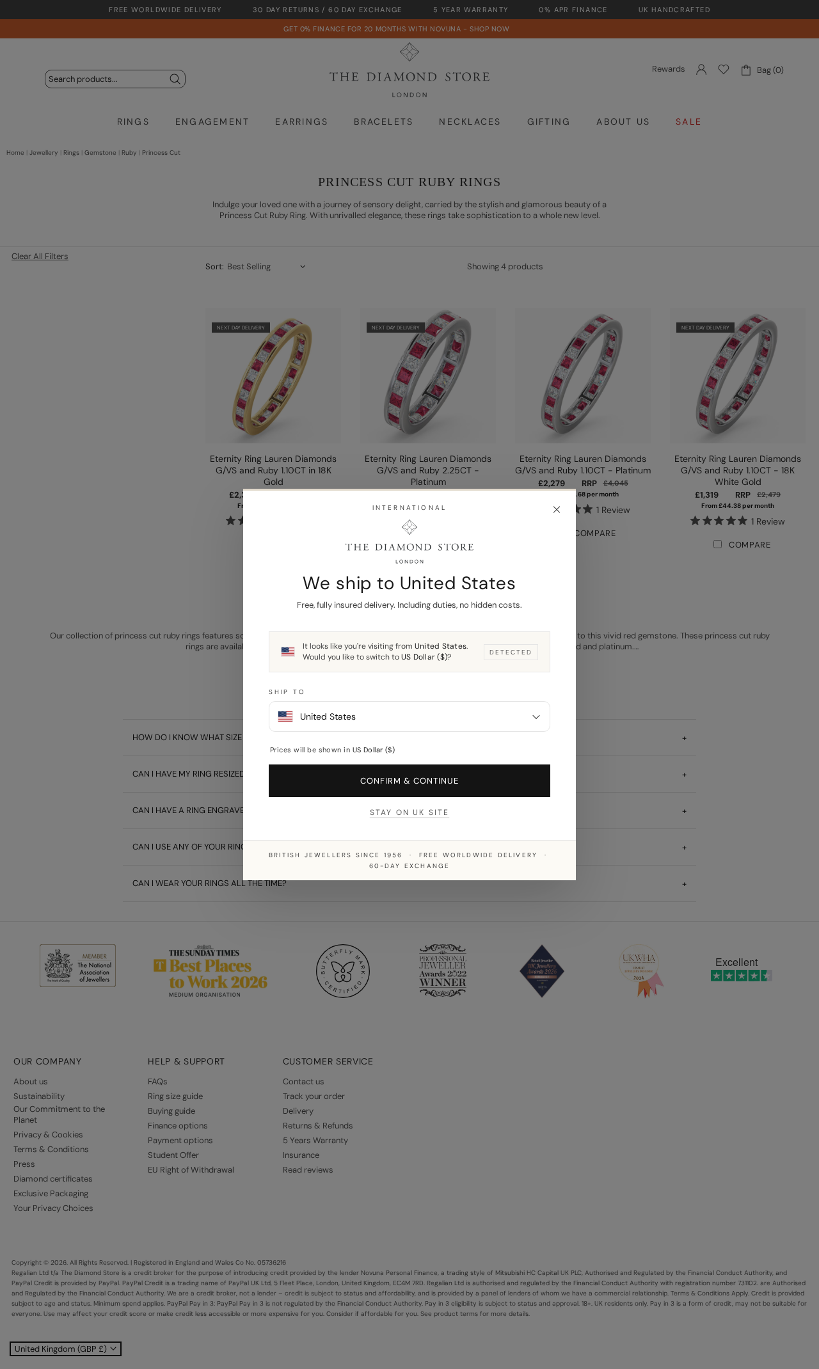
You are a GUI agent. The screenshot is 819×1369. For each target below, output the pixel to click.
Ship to (287, 692)
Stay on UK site (409, 812)
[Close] (556, 510)
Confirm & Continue (409, 780)
